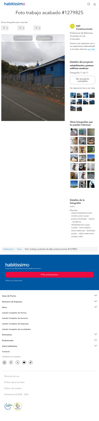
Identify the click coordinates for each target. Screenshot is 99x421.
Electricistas (7, 323)
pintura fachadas (79, 219)
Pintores (5, 320)
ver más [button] (91, 49)
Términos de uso (11, 376)
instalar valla (77, 237)
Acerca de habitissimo (11, 349)
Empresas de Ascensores (12, 305)
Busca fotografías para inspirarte (14, 22)
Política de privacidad (14, 382)
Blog (4, 311)
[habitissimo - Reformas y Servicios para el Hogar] (11, 4)
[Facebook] (11, 362)
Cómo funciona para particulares (15, 338)
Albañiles (6, 325)
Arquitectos (7, 328)
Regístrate (6, 341)
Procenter (6, 318)
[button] (49, 296)
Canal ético (6, 352)
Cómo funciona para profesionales (16, 344)
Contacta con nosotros (11, 357)
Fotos (4, 316)
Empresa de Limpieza (11, 307)
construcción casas (80, 216)
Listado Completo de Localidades (16, 329)
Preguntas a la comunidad (12, 313)
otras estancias (78, 231)
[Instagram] (4, 362)
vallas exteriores (86, 234)
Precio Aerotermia (9, 302)
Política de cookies (13, 389)
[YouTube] (24, 362)
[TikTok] (30, 362)
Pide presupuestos (49, 416)
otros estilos (84, 228)
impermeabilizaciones (81, 213)
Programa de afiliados (11, 355)
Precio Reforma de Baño (12, 299)
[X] (17, 362)
